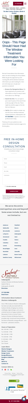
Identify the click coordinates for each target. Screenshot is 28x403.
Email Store (4, 294)
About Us (4, 361)
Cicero (16, 242)
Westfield (5, 251)
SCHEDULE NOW (14, 191)
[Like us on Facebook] (2, 370)
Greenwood (6, 237)
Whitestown (18, 257)
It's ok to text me (11, 186)
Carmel (5, 245)
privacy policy (18, 198)
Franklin (5, 239)
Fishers (16, 239)
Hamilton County (7, 257)
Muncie (16, 228)
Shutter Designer (6, 349)
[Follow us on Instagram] (8, 370)
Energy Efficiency (6, 355)
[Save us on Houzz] (11, 370)
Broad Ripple (6, 248)
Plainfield (17, 225)
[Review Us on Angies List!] (14, 381)
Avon (16, 248)
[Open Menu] (25, 3)
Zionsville (17, 251)
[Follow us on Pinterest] (5, 370)
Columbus (5, 242)
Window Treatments (7, 351)
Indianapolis (18, 234)
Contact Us (4, 363)
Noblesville (6, 228)
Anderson (5, 225)
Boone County (18, 254)
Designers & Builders (7, 357)
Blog (2, 359)
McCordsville (6, 231)
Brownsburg (18, 245)
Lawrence (17, 231)
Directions (4, 288)
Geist (16, 237)
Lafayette (5, 234)
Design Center (5, 353)
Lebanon (5, 254)
